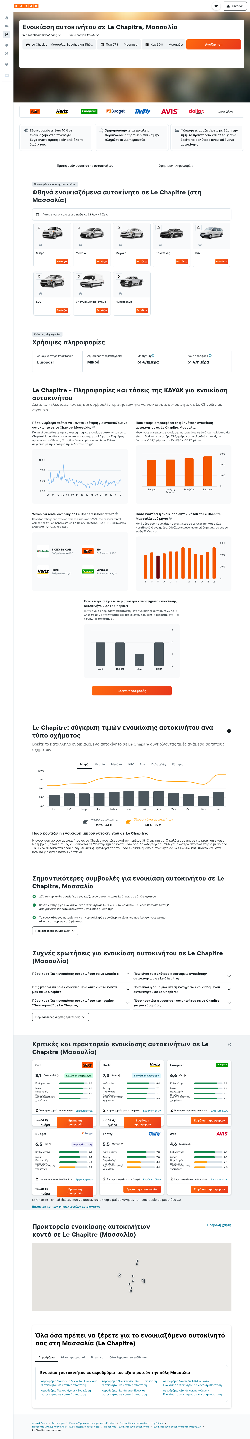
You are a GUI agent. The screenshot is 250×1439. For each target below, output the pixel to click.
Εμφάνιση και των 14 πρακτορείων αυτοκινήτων (66, 1206)
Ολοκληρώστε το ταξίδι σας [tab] (128, 1357)
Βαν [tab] (142, 764)
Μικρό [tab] (84, 764)
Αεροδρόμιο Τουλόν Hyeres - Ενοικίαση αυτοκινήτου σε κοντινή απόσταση (66, 1392)
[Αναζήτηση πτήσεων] (7, 18)
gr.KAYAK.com (39, 1423)
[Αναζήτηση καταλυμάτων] (7, 26)
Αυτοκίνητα (58, 1423)
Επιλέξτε (62, 261)
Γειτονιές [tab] (97, 1357)
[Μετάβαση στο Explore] (7, 45)
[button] (6, 6)
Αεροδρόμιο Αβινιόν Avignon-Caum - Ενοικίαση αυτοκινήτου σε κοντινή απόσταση (192, 1392)
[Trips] (7, 65)
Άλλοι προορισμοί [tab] (73, 1357)
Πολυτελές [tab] (158, 764)
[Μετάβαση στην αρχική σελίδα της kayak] (26, 6)
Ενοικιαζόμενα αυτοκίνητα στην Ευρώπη (92, 1423)
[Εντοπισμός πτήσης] (7, 53)
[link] (132, 690)
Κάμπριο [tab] (177, 764)
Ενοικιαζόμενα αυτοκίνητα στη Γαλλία (141, 1423)
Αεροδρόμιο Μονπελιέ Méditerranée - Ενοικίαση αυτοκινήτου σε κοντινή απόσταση (192, 1383)
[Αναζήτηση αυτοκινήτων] (7, 34)
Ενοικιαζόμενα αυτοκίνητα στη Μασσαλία (177, 1426)
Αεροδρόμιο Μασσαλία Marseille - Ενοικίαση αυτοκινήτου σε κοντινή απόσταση (69, 1383)
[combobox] (41, 35)
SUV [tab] (131, 764)
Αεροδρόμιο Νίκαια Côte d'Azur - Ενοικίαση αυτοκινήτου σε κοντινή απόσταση (129, 1383)
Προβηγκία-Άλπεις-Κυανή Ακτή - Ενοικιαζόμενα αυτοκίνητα (66, 1426)
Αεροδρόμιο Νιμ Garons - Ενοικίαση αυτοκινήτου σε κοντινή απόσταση (124, 1392)
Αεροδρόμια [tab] (46, 1357)
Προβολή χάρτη (219, 1225)
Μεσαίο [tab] (100, 764)
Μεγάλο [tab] (116, 764)
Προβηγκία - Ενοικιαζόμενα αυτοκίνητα (126, 1426)
